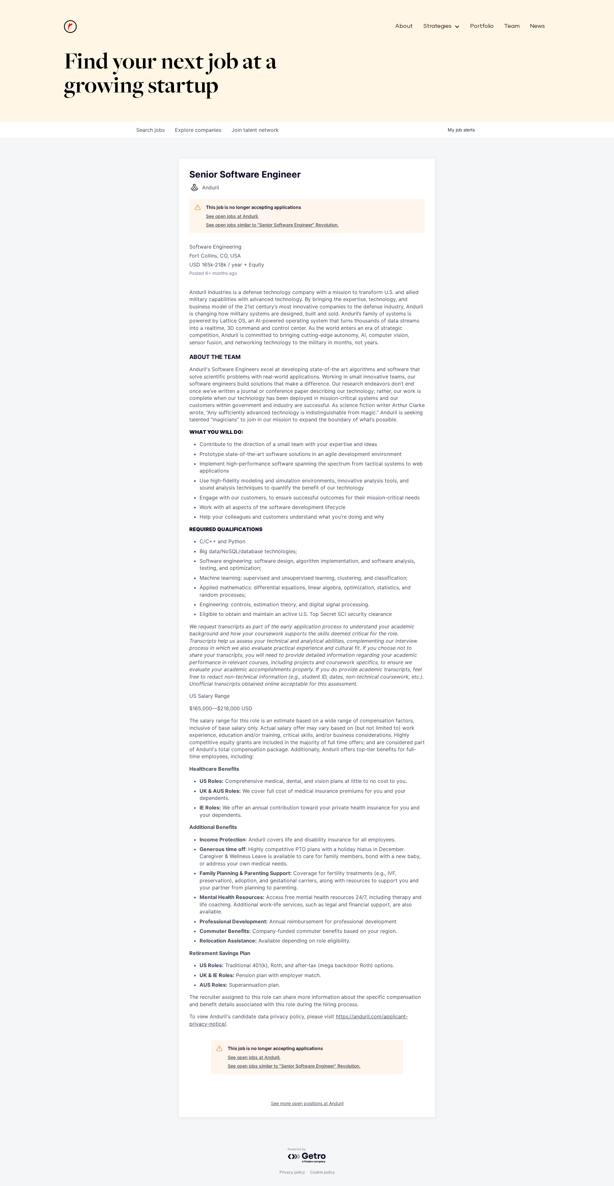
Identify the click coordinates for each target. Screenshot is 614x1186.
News (537, 26)
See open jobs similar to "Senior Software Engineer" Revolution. (272, 224)
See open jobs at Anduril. (232, 216)
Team (512, 26)
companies (198, 130)
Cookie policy (322, 1172)
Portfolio (482, 26)
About (404, 26)
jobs (150, 130)
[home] (70, 26)
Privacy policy (292, 1172)
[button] (439, 26)
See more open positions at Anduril (307, 1103)
